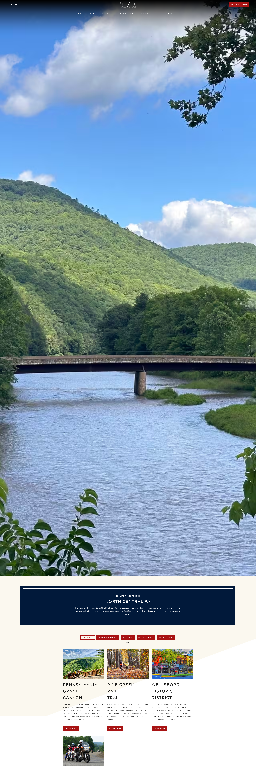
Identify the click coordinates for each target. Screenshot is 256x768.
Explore (172, 13)
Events (158, 13)
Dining (144, 13)
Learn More (71, 728)
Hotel (93, 13)
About (79, 13)
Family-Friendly (165, 637)
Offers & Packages (125, 13)
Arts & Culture (145, 637)
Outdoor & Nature (108, 637)
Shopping (127, 637)
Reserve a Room (239, 5)
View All (88, 637)
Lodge (105, 13)
